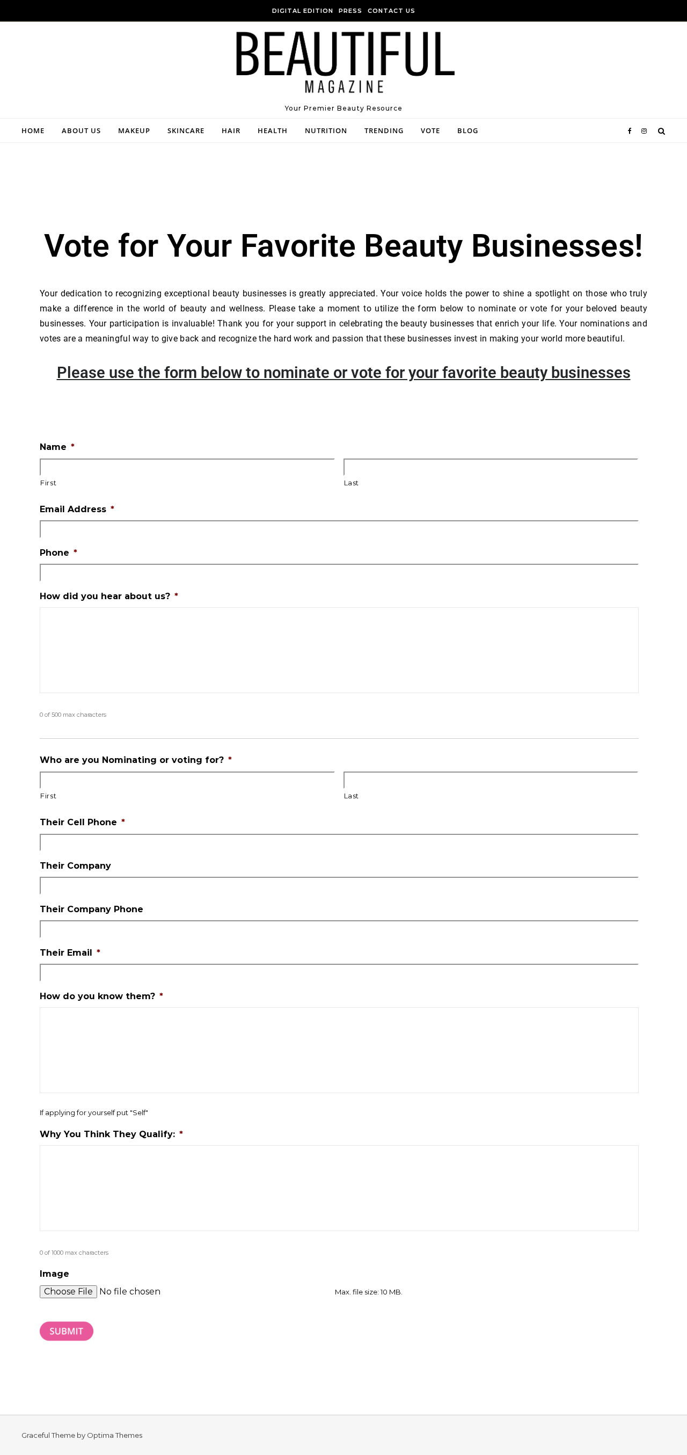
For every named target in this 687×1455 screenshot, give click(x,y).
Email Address (77, 509)
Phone (58, 553)
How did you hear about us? (109, 596)
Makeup (134, 130)
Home (33, 130)
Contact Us (391, 10)
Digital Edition (302, 10)
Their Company (75, 866)
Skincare (185, 130)
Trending (384, 130)
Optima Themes (114, 1435)
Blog (467, 130)
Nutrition (326, 130)
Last (352, 482)
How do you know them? (101, 996)
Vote (430, 130)
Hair (231, 130)
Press (350, 10)
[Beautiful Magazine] (343, 65)
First (48, 482)
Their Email (70, 953)
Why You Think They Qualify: (111, 1134)
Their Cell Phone (82, 822)
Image (54, 1274)
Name (57, 447)
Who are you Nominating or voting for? (136, 760)
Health (273, 130)
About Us (81, 130)
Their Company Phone (91, 909)
